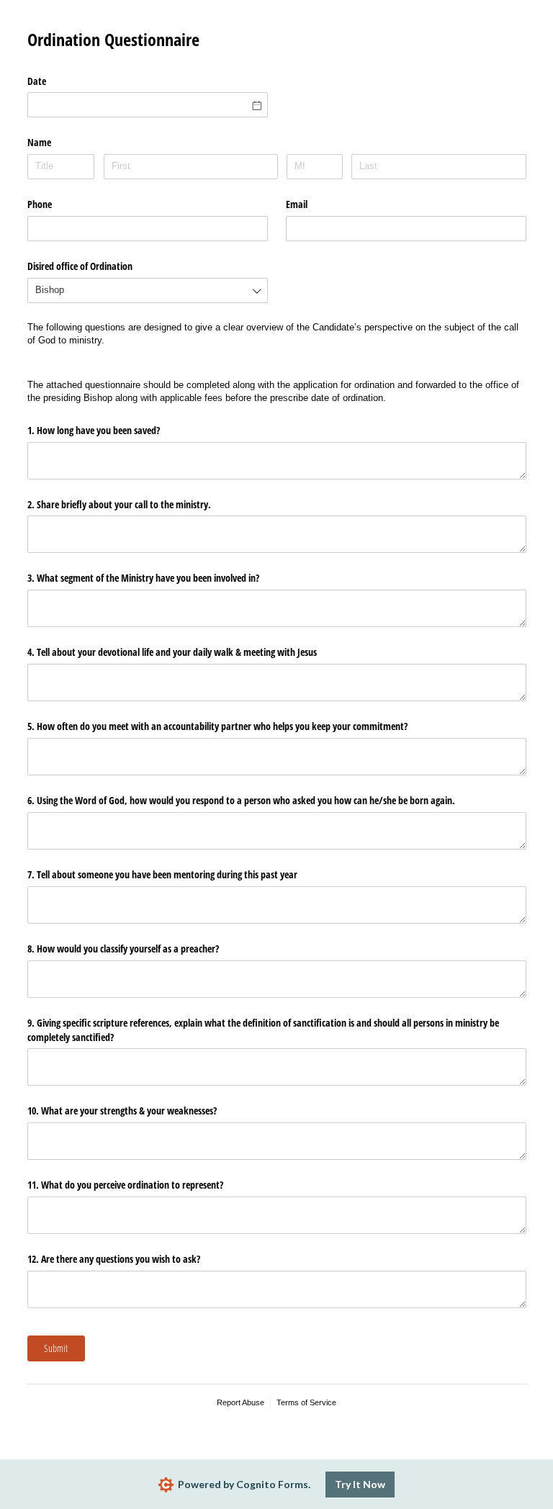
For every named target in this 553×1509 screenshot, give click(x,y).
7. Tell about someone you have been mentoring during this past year (162, 874)
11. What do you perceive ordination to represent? (125, 1185)
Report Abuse (240, 1402)
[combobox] (147, 290)
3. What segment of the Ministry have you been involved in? (143, 578)
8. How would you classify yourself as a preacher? (123, 948)
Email (296, 204)
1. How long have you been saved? (93, 430)
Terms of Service (306, 1402)
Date (36, 81)
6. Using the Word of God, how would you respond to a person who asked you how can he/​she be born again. (241, 800)
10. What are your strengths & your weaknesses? (122, 1110)
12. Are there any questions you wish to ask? (113, 1259)
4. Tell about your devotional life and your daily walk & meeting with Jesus (172, 652)
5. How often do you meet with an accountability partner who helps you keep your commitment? (217, 726)
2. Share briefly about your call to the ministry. (119, 504)
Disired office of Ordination (79, 266)
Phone (39, 204)
